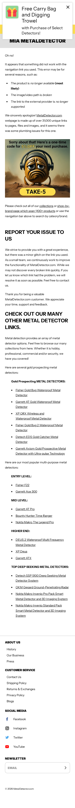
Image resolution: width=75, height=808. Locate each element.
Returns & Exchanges (21, 689)
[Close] (68, 7)
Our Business (15, 655)
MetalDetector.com (49, 115)
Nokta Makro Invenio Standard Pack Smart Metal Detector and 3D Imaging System (41, 611)
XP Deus (21, 551)
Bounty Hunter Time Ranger (34, 516)
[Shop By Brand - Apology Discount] (37, 168)
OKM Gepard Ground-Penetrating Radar (42, 587)
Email (12, 768)
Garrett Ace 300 (26, 491)
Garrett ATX (23, 558)
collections (46, 206)
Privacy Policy (15, 695)
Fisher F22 (22, 485)
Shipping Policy (16, 683)
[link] (37, 21)
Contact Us (14, 677)
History (11, 649)
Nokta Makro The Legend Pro (35, 522)
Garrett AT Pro (25, 509)
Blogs (10, 701)
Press (10, 661)
